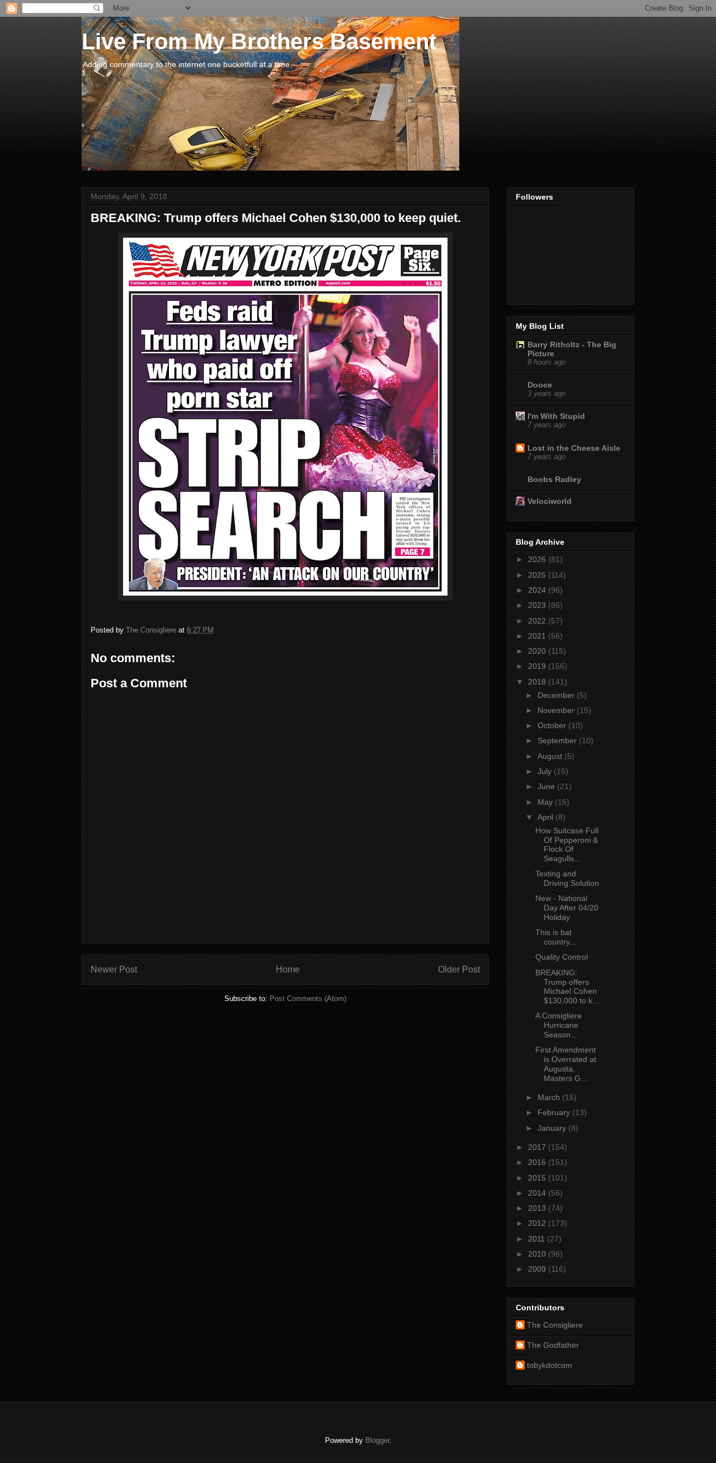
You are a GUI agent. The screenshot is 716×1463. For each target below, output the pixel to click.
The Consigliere (555, 1324)
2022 (538, 620)
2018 (538, 681)
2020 (538, 650)
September (558, 740)
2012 (538, 1223)
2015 (538, 1177)
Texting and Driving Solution (567, 878)
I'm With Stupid (556, 416)
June (547, 786)
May (546, 801)
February (555, 1112)
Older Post (459, 969)
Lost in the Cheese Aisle (573, 447)
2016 (538, 1162)
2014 (538, 1192)
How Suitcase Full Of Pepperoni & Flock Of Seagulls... (567, 844)
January (553, 1128)
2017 (538, 1147)
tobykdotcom (549, 1365)
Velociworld (549, 501)
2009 (538, 1268)
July (546, 771)
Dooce (539, 384)
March (550, 1097)
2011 (537, 1238)
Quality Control (561, 956)
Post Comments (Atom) (308, 998)
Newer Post (114, 969)
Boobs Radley (554, 479)
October (553, 725)
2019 (538, 666)
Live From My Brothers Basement (259, 41)
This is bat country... (555, 937)
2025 (538, 574)
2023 (538, 605)
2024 (538, 590)
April (546, 817)
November (557, 710)
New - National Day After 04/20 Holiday (567, 908)
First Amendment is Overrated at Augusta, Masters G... (565, 1063)
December (557, 695)
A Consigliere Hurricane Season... (558, 1025)
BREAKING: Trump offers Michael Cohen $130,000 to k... (567, 986)
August (551, 756)
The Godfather (553, 1345)
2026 (538, 559)
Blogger (377, 1440)
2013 (538, 1208)
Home (288, 969)
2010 (538, 1253)
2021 (538, 635)
